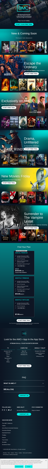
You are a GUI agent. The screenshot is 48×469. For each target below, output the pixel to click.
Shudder (4, 442)
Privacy (16, 452)
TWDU (4, 425)
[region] (24, 464)
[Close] (46, 460)
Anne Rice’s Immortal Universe (10, 428)
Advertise (5, 452)
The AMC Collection (7, 423)
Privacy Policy (21, 464)
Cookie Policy (30, 464)
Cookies (20, 452)
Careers (12, 452)
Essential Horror (6, 432)
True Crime (5, 439)
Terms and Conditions (27, 452)
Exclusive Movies (6, 430)
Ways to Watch (36, 410)
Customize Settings (19, 466)
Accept (28, 466)
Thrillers (4, 435)
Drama (4, 437)
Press (9, 452)
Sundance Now (6, 444)
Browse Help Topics (22, 410)
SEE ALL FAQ (9, 389)
